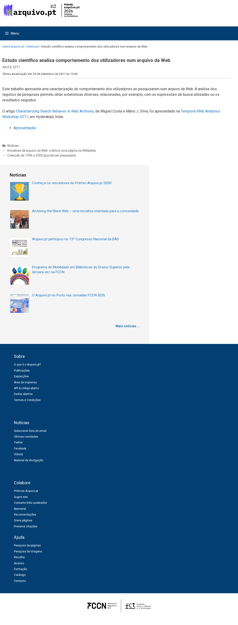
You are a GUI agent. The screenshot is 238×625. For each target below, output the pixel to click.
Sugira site (21, 497)
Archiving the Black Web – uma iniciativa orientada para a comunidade (85, 211)
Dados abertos (23, 394)
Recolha (19, 557)
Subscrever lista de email (30, 431)
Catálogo (20, 575)
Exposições (21, 376)
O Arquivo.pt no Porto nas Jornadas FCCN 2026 (68, 295)
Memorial (20, 508)
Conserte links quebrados (30, 502)
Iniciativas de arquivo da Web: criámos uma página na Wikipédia (51, 150)
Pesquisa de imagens (28, 551)
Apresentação (24, 128)
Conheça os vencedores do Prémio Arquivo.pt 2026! (72, 183)
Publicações (22, 370)
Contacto (20, 581)
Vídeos (18, 454)
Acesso (19, 563)
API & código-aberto (26, 388)
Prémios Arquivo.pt (26, 491)
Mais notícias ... (128, 326)
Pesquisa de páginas (27, 545)
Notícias (13, 145)
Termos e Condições (27, 400)
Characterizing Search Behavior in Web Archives (55, 111)
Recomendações (25, 514)
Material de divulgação (28, 460)
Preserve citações (25, 526)
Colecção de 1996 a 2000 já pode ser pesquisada (41, 155)
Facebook (20, 448)
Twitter (18, 442)
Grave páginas (23, 520)
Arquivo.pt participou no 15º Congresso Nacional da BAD (75, 239)
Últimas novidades (26, 436)
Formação (20, 569)
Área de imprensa (25, 382)
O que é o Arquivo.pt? (27, 364)
